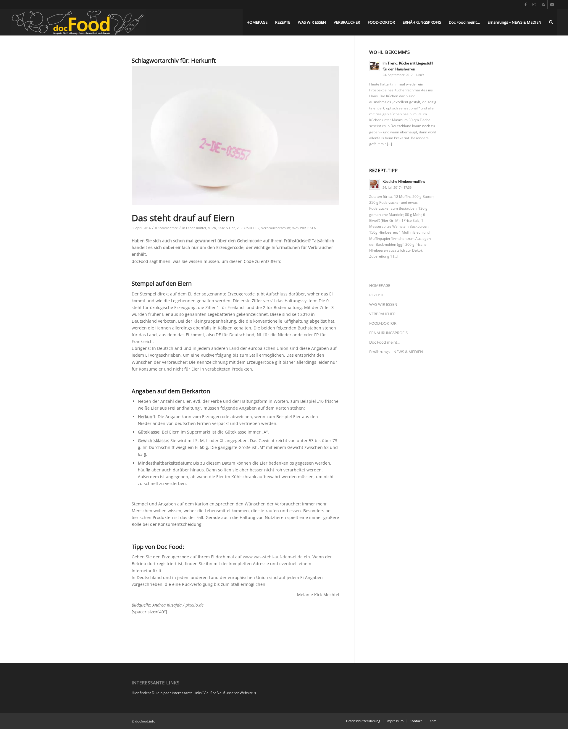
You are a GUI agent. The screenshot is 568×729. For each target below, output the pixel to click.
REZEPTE (376, 295)
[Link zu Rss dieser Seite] (543, 4)
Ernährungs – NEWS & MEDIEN (396, 351)
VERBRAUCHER (248, 228)
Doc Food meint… (384, 342)
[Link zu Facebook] (525, 4)
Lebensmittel (196, 228)
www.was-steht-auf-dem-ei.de (273, 557)
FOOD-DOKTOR (382, 323)
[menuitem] (257, 22)
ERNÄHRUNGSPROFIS (388, 332)
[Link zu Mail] (552, 4)
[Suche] (551, 22)
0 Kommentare (166, 228)
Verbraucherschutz (276, 228)
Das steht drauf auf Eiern (183, 218)
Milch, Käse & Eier (221, 228)
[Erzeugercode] (235, 135)
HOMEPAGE (379, 285)
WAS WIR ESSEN (304, 228)
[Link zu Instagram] (534, 4)
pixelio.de (194, 605)
